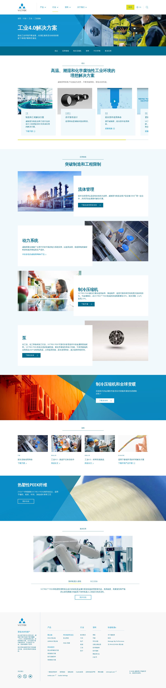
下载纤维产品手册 (125, 463)
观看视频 (108, 128)
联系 (109, 638)
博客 (94, 635)
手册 (94, 638)
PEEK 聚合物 (52, 638)
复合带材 (66, 638)
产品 (49, 627)
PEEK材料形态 (68, 635)
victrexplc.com (110, 672)
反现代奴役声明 (90, 672)
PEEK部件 (51, 647)
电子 (81, 641)
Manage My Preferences (116, 641)
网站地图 (100, 672)
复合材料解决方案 (53, 650)
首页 (19, 18)
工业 (30, 18)
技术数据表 (96, 647)
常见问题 (95, 641)
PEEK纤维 (97, 51)
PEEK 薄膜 (66, 643)
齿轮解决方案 (52, 653)
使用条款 (62, 672)
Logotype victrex (22, 7)
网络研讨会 (96, 654)
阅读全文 (54, 463)
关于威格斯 (111, 635)
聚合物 (50, 635)
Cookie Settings (63, 676)
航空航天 (83, 635)
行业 (25, 18)
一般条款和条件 (52, 672)
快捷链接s (112, 627)
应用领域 (65, 51)
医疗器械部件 (52, 657)
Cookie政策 (79, 672)
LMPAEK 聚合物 (53, 641)
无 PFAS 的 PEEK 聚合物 (115, 644)
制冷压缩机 (77, 51)
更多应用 (108, 51)
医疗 (81, 651)
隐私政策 (70, 672)
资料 (87, 51)
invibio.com (51, 675)
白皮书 (95, 657)
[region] (83, 114)
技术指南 (95, 651)
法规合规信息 (97, 644)
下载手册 (29, 131)
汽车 (81, 638)
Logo (22, 622)
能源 (81, 644)
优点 (56, 51)
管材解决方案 (52, 660)
